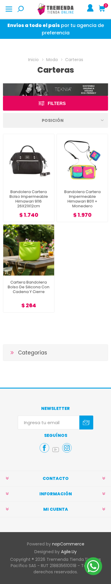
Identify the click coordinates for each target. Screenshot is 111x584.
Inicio (33, 60)
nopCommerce (68, 544)
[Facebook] (44, 448)
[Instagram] (67, 448)
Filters (57, 103)
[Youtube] (55, 449)
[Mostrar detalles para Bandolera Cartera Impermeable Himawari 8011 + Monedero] (82, 159)
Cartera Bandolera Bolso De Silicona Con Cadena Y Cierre (28, 287)
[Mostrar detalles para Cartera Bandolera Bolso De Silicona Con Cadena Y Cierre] (28, 250)
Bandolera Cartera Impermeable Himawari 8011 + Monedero (82, 199)
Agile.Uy (69, 552)
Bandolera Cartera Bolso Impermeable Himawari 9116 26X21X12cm (28, 199)
